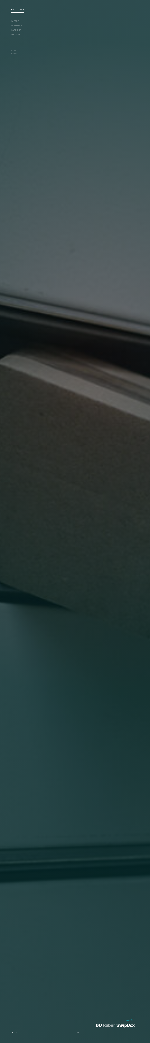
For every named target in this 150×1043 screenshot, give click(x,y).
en (16, 1033)
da (12, 1033)
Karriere (16, 30)
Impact (15, 21)
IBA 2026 (15, 35)
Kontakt (14, 54)
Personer (16, 26)
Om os (13, 50)
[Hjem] (17, 11)
